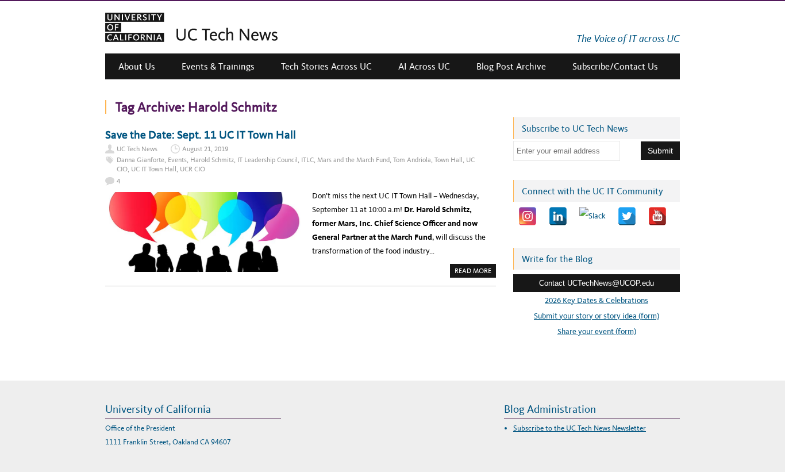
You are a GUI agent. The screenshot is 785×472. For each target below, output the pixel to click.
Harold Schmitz (212, 160)
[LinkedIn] (558, 216)
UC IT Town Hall (153, 169)
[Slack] (592, 216)
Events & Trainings (218, 66)
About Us (136, 66)
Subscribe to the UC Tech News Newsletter (579, 428)
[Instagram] (527, 216)
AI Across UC (424, 66)
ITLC (307, 160)
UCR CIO (192, 169)
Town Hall (448, 160)
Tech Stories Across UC (326, 66)
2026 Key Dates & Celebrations (596, 300)
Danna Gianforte (140, 160)
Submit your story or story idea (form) (596, 316)
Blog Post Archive (511, 66)
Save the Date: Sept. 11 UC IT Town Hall (200, 134)
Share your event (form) (596, 331)
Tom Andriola (412, 160)
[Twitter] (627, 216)
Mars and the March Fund (353, 160)
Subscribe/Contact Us (615, 66)
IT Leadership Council (267, 160)
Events (177, 160)
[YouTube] (657, 216)
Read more (475, 272)
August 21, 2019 (205, 149)
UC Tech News (137, 149)
